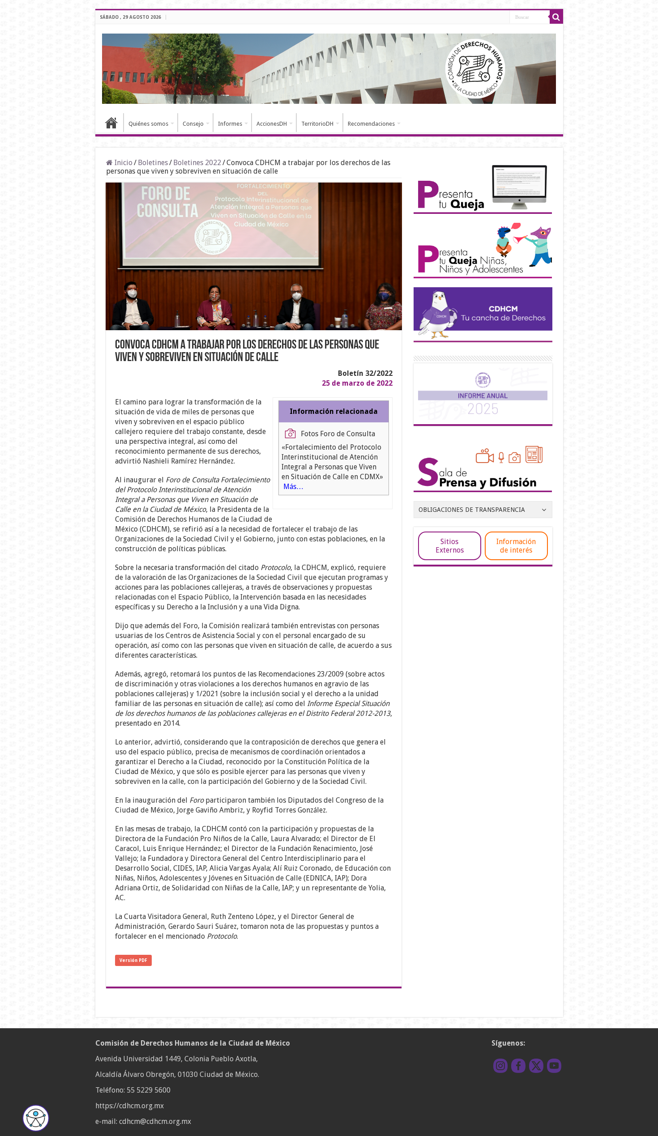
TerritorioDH (317, 123)
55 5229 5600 (149, 1090)
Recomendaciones (371, 123)
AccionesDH (271, 123)
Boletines (153, 162)
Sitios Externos (450, 545)
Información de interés (516, 545)
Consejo (193, 123)
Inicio (111, 122)
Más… (293, 486)
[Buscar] (556, 17)
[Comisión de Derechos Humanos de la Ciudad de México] (329, 67)
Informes (230, 123)
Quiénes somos (148, 123)
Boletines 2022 (197, 162)
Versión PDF (133, 960)
